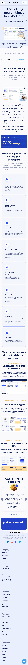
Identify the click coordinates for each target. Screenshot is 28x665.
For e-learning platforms (6, 601)
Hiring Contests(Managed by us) (6, 580)
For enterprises (6, 594)
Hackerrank (5, 648)
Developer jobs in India (6, 617)
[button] (2, 2)
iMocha (4, 651)
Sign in (24, 2)
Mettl (3, 654)
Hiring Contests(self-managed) (6, 576)
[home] (13, 2)
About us (4, 552)
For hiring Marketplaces (5, 606)
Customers (5, 555)
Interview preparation (5, 622)
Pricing (4, 558)
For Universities (6, 597)
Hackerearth (5, 645)
